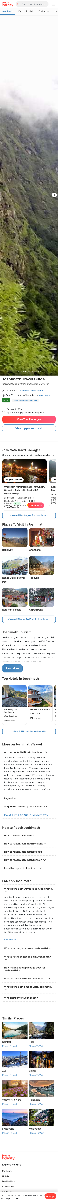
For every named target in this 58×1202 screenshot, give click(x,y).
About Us (7, 1191)
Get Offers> (36, 505)
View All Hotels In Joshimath (29, 731)
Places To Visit (25, 11)
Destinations (8, 1181)
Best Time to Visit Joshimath (26, 815)
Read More (10, 939)
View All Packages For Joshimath (29, 515)
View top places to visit (29, 428)
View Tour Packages (29, 419)
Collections (8, 1186)
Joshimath (7, 11)
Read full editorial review (25, 400)
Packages (44, 11)
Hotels (5, 1176)
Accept (50, 1196)
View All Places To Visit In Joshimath (29, 619)
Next (54, 195)
